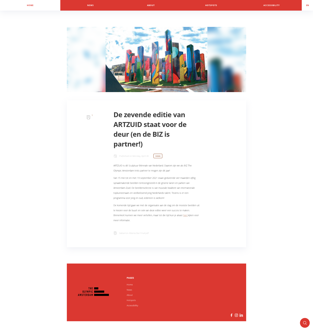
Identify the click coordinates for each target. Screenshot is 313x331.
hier (185, 215)
